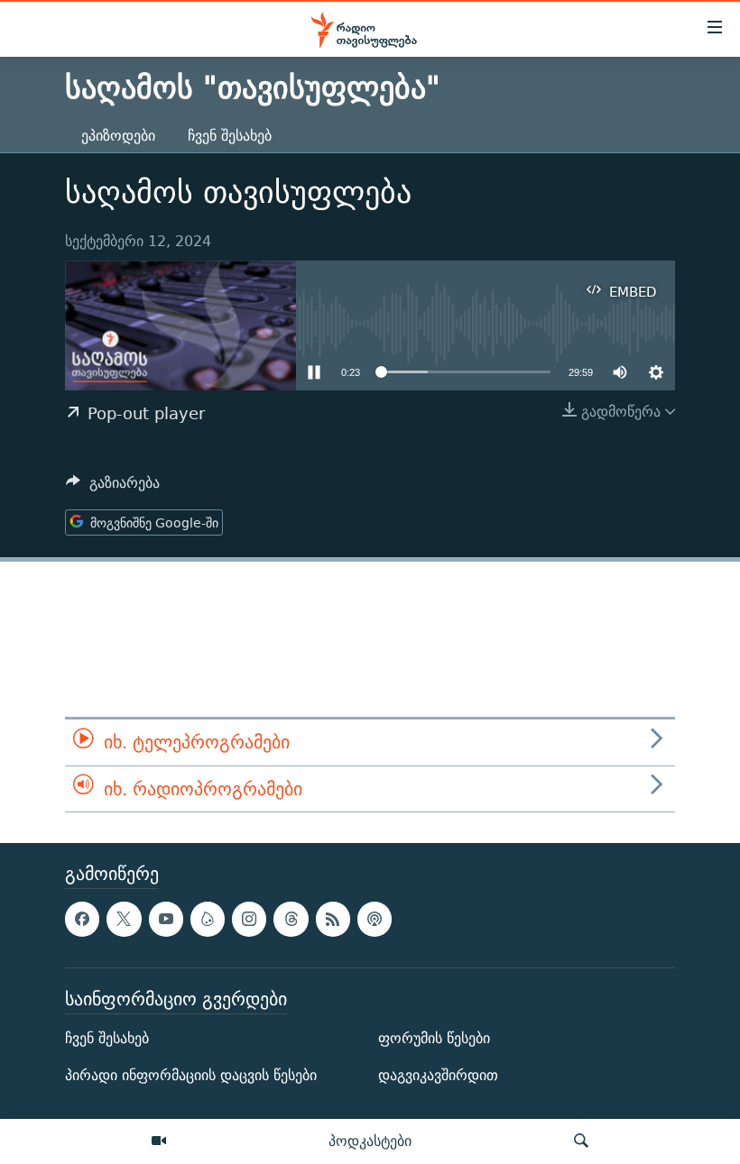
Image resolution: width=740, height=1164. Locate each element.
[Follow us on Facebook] (82, 920)
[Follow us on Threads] (290, 920)
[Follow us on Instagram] (249, 920)
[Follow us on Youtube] (166, 920)
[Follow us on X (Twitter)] (123, 920)
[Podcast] (374, 920)
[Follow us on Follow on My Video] (207, 920)
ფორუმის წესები (434, 1038)
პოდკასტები (370, 1140)
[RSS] (333, 920)
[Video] (159, 1141)
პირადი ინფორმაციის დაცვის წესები (191, 1075)
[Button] (113, 487)
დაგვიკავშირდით (438, 1075)
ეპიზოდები (118, 136)
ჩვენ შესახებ (230, 136)
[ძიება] (581, 1141)
